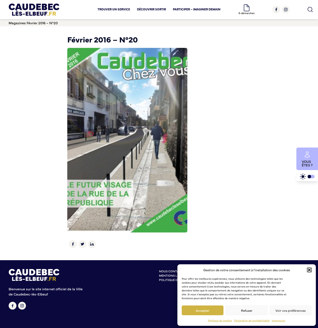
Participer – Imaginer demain (196, 9)
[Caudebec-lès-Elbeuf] (34, 9)
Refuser (246, 310)
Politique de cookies (220, 320)
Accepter (202, 310)
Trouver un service (114, 9)
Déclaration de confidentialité (252, 320)
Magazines (17, 22)
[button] (309, 270)
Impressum (278, 320)
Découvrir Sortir (151, 9)
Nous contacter (172, 271)
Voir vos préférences (290, 310)
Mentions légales (173, 275)
